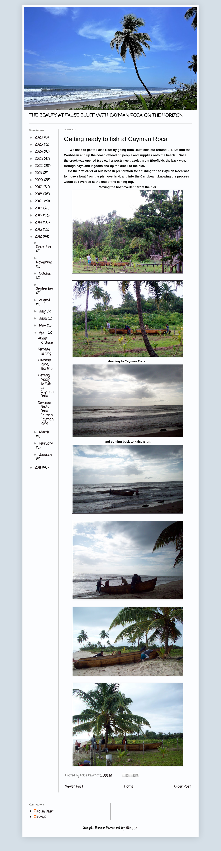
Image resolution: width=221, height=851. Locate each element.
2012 (39, 236)
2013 (39, 229)
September (44, 289)
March (44, 432)
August (44, 300)
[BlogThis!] (127, 775)
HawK (41, 817)
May (43, 325)
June (43, 318)
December (44, 247)
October (45, 273)
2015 (39, 215)
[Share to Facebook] (134, 775)
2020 (39, 180)
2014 (39, 222)
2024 (39, 151)
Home (128, 786)
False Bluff (45, 811)
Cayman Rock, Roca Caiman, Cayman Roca (46, 413)
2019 (39, 187)
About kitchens (46, 340)
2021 (39, 173)
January (45, 454)
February (46, 443)
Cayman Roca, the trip (45, 364)
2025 (39, 144)
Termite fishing (44, 351)
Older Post (182, 786)
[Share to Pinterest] (137, 775)
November (44, 262)
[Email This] (124, 775)
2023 (39, 158)
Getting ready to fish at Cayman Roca (46, 386)
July (43, 311)
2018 (39, 194)
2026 (39, 137)
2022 (39, 166)
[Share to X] (130, 775)
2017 (39, 201)
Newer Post (74, 786)
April (43, 332)
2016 (39, 208)
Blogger (132, 827)
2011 (38, 467)
